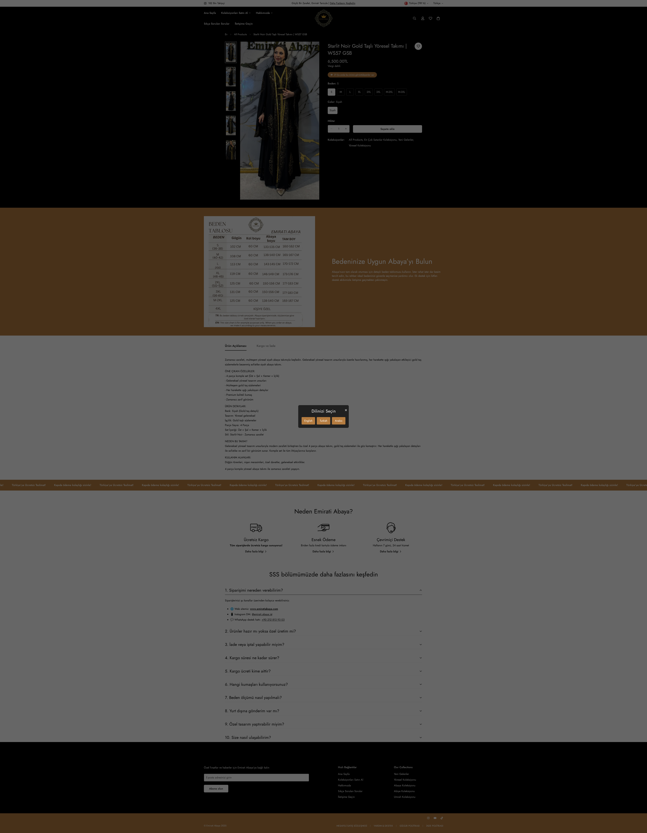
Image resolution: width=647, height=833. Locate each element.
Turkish (323, 421)
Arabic (339, 421)
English (308, 421)
